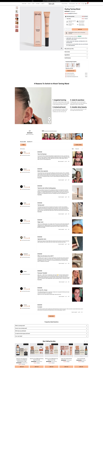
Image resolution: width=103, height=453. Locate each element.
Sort (73, 148)
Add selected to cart (70, 70)
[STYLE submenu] (31, 3)
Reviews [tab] (23, 142)
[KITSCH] (51, 3)
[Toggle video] (49, 122)
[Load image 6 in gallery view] (17, 26)
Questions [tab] (29, 142)
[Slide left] (32, 1)
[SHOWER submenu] (40, 3)
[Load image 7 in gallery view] (17, 30)
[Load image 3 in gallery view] (17, 15)
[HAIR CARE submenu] (27, 3)
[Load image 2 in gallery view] (17, 11)
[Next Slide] (82, 136)
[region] (51, 1)
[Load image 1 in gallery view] (17, 7)
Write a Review (79, 145)
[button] (70, 11)
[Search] (82, 3)
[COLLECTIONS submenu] (68, 3)
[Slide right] (70, 1)
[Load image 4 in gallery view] (17, 19)
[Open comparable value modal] (76, 13)
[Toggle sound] (49, 118)
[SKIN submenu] (35, 3)
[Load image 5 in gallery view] (17, 22)
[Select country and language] (85, 3)
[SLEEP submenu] (44, 3)
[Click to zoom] (61, 48)
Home (66, 6)
